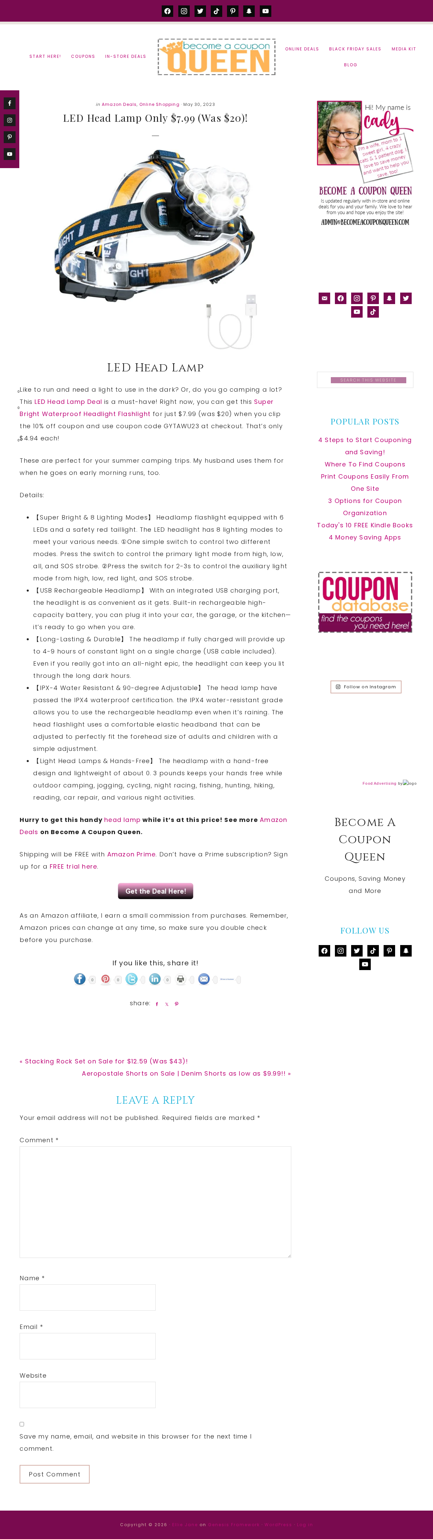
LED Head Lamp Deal (68, 401)
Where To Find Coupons (365, 464)
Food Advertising (379, 783)
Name (32, 1278)
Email (31, 1327)
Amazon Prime (131, 854)
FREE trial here (73, 866)
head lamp (122, 820)
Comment (39, 1140)
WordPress (278, 1524)
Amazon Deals (119, 104)
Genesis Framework (234, 1524)
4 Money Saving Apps (365, 537)
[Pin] (175, 1004)
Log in (305, 1524)
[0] (8, 393)
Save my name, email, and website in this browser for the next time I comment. (136, 1442)
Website (33, 1375)
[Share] (156, 1004)
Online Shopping (159, 104)
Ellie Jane (185, 1524)
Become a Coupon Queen (216, 57)
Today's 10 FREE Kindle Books (365, 525)
